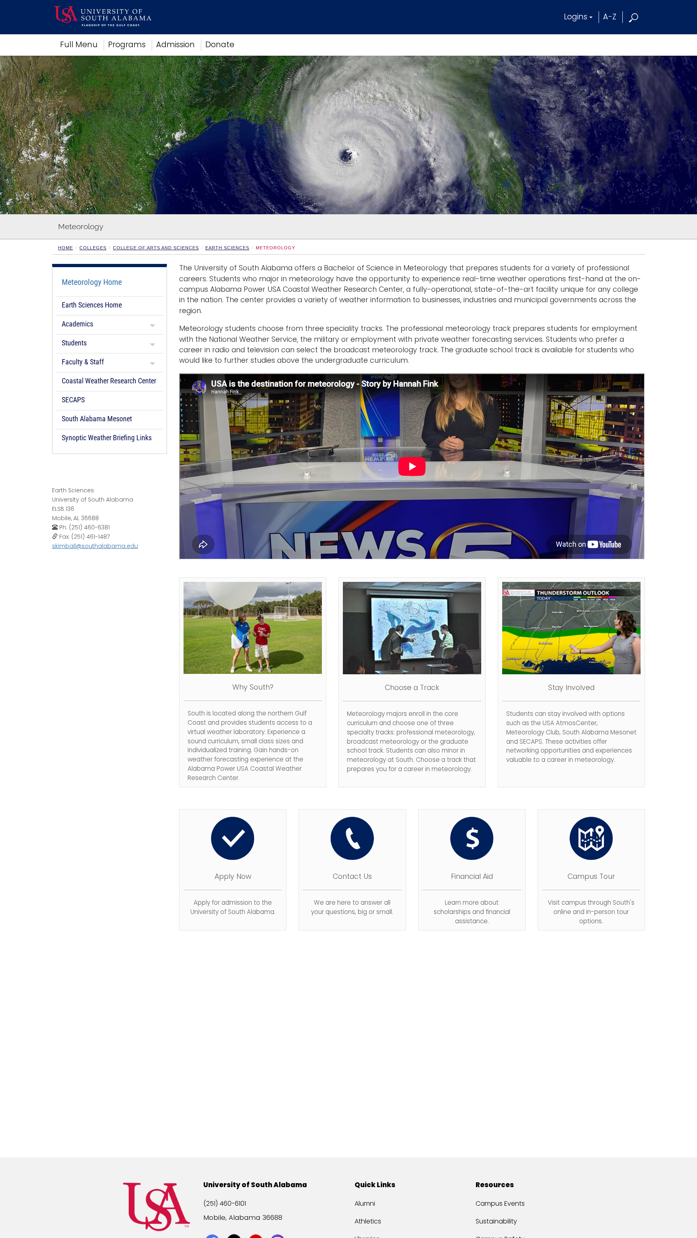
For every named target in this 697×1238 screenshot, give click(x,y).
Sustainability (496, 1221)
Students (74, 343)
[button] (634, 16)
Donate (219, 44)
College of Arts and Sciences (156, 247)
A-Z (609, 16)
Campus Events (500, 1203)
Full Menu (79, 44)
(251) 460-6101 (224, 1203)
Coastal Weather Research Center (109, 380)
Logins (575, 16)
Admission (175, 44)
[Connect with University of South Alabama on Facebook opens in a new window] (213, 1227)
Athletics (368, 1221)
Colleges (92, 247)
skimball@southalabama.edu (95, 546)
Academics (77, 324)
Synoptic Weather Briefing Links (107, 437)
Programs (127, 44)
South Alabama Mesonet (97, 418)
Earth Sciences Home (92, 305)
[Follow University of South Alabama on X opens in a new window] (235, 1227)
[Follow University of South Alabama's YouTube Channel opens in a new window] (257, 1227)
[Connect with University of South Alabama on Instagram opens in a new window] (278, 1227)
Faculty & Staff (83, 362)
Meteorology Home (92, 282)
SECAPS (73, 399)
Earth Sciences (227, 247)
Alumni (365, 1203)
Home (65, 247)
